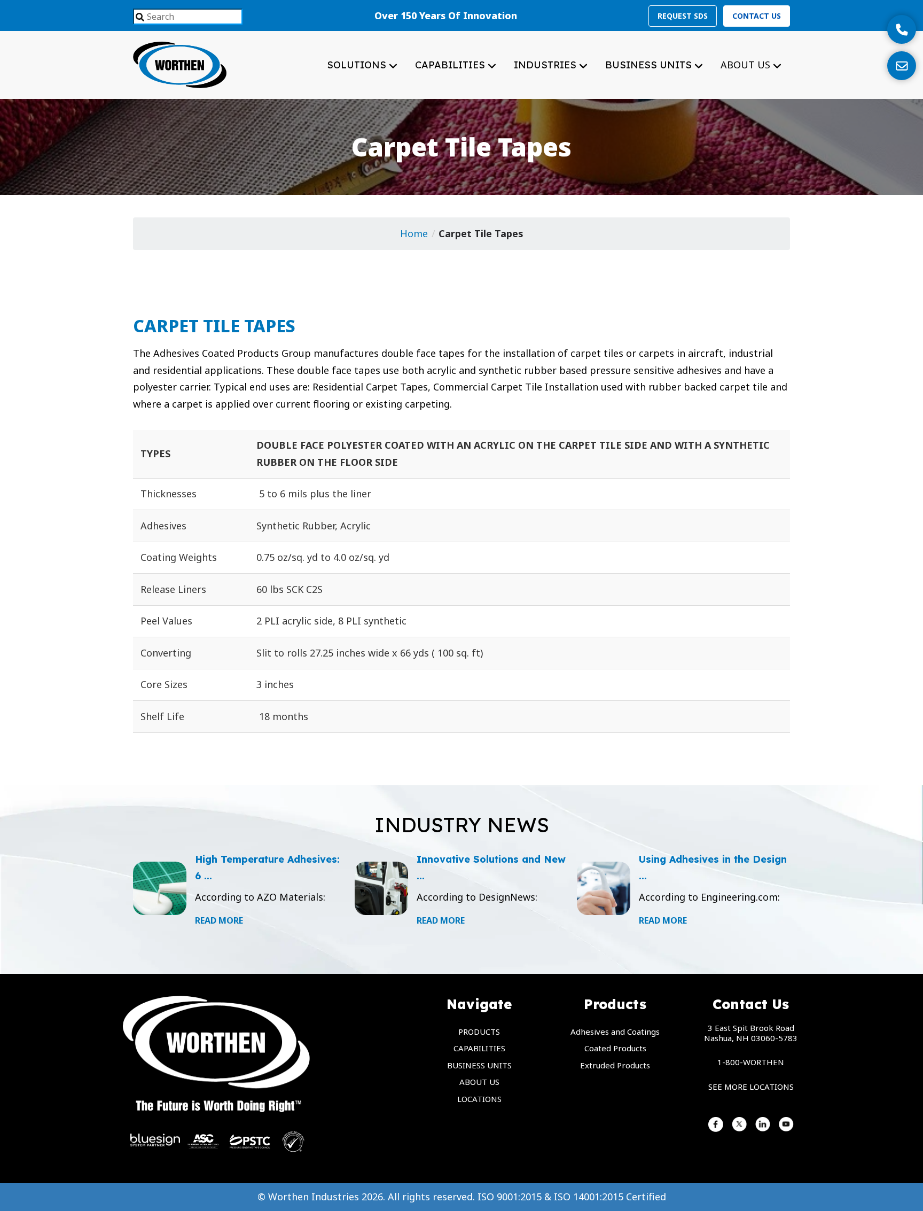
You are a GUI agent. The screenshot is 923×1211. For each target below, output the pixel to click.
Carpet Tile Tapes (481, 233)
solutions (358, 65)
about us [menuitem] (479, 1081)
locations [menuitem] (479, 1098)
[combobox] (188, 17)
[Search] (140, 17)
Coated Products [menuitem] (615, 1048)
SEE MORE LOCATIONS (751, 1086)
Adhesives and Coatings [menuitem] (615, 1031)
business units (649, 65)
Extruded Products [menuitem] (615, 1065)
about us (747, 64)
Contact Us (756, 16)
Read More (219, 920)
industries (546, 65)
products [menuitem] (479, 1031)
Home (414, 233)
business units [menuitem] (479, 1065)
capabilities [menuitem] (479, 1048)
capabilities (451, 65)
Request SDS (683, 16)
